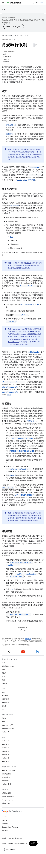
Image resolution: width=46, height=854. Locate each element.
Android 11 (5, 761)
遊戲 (3, 692)
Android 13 (5, 755)
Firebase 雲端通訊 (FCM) (29, 305)
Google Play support (8, 800)
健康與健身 (5, 699)
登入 (42, 3)
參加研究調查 (6, 803)
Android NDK (6, 784)
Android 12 (5, 758)
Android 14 (5, 751)
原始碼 (4, 673)
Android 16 (5, 744)
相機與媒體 (5, 702)
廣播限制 (9, 134)
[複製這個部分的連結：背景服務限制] (19, 189)
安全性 (4, 670)
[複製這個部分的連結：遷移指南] (14, 531)
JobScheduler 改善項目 (26, 180)
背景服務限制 (11, 125)
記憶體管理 (14, 206)
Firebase (5, 824)
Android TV (5, 732)
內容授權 (28, 639)
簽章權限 (12, 475)
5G (3, 709)
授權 (9, 838)
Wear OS (5, 722)
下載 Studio (5, 781)
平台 (3, 9)
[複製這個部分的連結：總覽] (9, 91)
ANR (9, 395)
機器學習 (5, 696)
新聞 (3, 676)
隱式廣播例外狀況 (32, 521)
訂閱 (33, 843)
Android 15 (5, 748)
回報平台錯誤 (6, 793)
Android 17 (5, 741)
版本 (26, 35)
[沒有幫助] (18, 39)
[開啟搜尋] (32, 2)
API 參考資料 (6, 777)
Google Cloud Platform (10, 827)
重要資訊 (19, 35)
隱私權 (4, 706)
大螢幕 (4, 718)
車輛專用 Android (8, 728)
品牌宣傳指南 (17, 838)
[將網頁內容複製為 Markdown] (36, 45)
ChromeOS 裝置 (7, 725)
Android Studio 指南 (8, 770)
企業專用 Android (8, 666)
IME (11, 237)
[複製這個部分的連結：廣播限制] (14, 404)
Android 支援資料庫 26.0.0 (28, 337)
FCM (11, 589)
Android (4, 663)
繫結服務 (28, 263)
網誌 (3, 680)
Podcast (4, 683)
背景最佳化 (31, 421)
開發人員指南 (6, 774)
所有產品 (5, 830)
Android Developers (8, 35)
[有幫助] (15, 39)
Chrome (4, 820)
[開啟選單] (3, 2)
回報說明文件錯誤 (8, 796)
